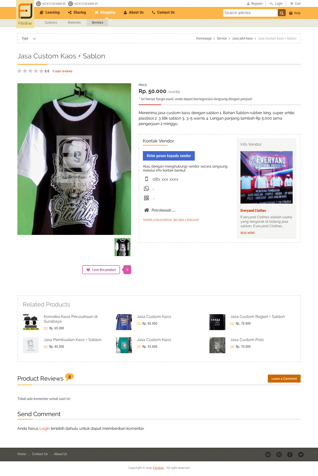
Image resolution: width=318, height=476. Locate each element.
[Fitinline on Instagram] (279, 454)
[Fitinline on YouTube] (268, 454)
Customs (51, 22)
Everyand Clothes (253, 210)
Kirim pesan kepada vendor (169, 155)
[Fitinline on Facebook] (290, 454)
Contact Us (165, 12)
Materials (74, 22)
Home (22, 454)
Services (97, 22)
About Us (136, 12)
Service (222, 38)
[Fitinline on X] (301, 454)
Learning (52, 12)
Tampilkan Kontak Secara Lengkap (171, 220)
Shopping (107, 12)
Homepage (204, 38)
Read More (247, 233)
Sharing (79, 12)
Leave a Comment (284, 379)
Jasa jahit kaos (242, 38)
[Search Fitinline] (282, 12)
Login (45, 428)
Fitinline (158, 468)
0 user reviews (62, 71)
